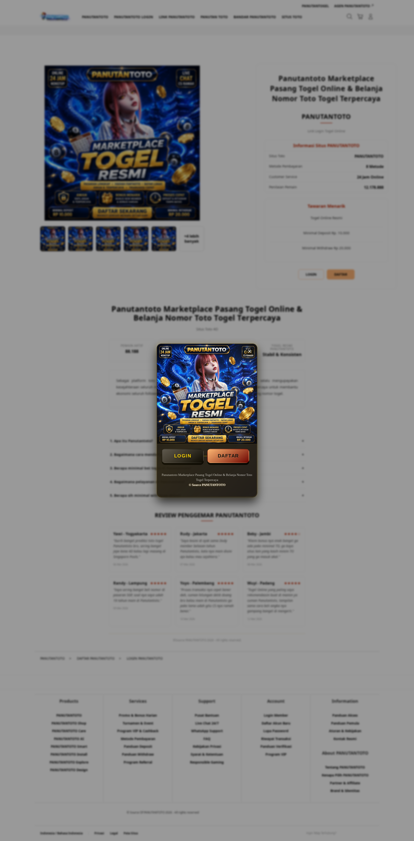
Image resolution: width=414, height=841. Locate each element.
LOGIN (182, 455)
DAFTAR (228, 455)
